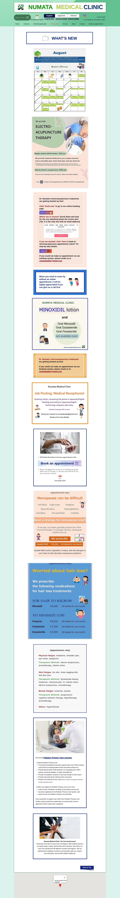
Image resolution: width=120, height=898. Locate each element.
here (49, 469)
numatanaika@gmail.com (50, 261)
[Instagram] (84, 16)
